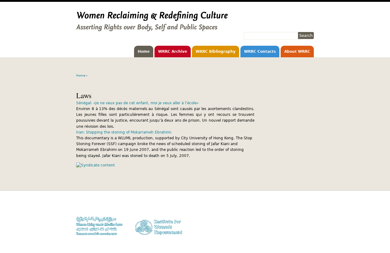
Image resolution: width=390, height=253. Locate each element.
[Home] (152, 28)
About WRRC (297, 51)
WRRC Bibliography (216, 51)
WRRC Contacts (260, 51)
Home (144, 51)
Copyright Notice (299, 212)
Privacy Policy (302, 217)
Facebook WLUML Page (294, 235)
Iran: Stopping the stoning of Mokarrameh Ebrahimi (123, 132)
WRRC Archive (172, 51)
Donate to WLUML (299, 206)
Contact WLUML (301, 223)
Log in (308, 229)
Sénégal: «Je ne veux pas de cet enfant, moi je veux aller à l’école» (137, 103)
